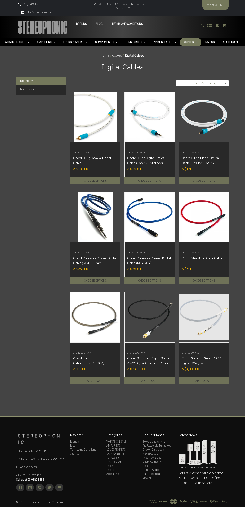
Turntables (112, 457)
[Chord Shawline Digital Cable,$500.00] (204, 217)
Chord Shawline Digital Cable (202, 258)
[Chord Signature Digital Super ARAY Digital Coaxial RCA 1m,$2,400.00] (149, 317)
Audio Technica (151, 473)
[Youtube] (59, 487)
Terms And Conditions (83, 449)
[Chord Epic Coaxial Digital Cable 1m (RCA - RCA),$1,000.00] (95, 317)
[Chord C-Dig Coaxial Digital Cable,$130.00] (95, 117)
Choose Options (95, 180)
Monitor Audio (151, 469)
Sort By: (183, 83)
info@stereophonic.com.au (41, 12)
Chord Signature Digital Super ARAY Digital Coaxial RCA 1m (148, 360)
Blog (72, 445)
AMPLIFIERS (113, 445)
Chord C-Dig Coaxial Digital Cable (92, 160)
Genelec (147, 465)
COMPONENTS (115, 453)
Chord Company (152, 461)
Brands (74, 441)
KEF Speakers (150, 453)
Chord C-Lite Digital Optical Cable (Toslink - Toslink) (201, 160)
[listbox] (210, 83)
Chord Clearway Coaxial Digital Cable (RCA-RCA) (149, 260)
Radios (110, 469)
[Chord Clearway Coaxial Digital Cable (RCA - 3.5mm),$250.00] (95, 217)
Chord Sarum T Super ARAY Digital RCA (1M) (201, 360)
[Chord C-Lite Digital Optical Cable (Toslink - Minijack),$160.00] (149, 117)
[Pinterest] (40, 487)
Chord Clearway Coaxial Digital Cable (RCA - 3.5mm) (95, 260)
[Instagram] (30, 487)
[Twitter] (49, 487)
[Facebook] (20, 487)
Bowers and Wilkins (154, 441)
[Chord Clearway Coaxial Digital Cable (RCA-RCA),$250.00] (149, 217)
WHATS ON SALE (116, 441)
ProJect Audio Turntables (157, 445)
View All (147, 477)
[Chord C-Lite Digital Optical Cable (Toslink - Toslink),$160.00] (204, 117)
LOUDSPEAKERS (116, 449)
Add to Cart (95, 380)
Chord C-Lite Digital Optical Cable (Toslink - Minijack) (146, 160)
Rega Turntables (152, 457)
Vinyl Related (113, 461)
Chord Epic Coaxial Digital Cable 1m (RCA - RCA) (91, 360)
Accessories (113, 473)
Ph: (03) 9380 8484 (34, 4)
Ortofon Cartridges (153, 449)
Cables (110, 465)
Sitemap (74, 453)
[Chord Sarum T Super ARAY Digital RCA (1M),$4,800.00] (204, 317)
